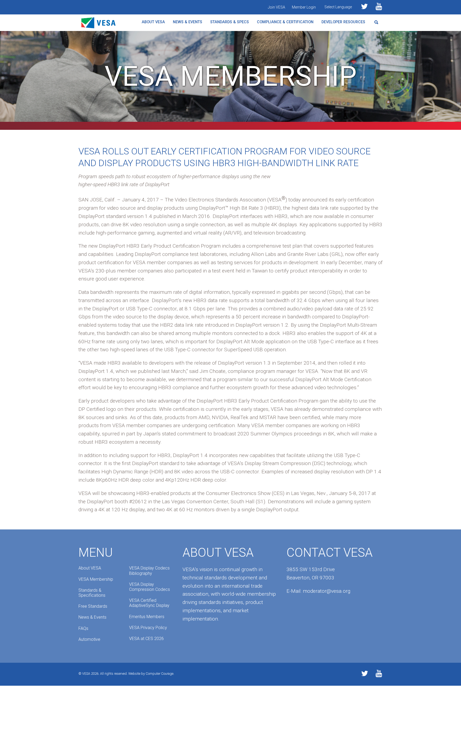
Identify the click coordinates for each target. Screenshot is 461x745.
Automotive (89, 639)
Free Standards (92, 606)
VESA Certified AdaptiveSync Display (149, 603)
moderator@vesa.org (326, 591)
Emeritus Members (146, 616)
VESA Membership (95, 579)
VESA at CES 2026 (146, 638)
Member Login (304, 7)
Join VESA (276, 7)
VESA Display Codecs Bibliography (149, 570)
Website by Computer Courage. (151, 674)
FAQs (83, 628)
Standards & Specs (229, 22)
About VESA (153, 22)
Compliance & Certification (285, 22)
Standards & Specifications (91, 593)
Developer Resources (343, 22)
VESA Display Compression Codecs (149, 587)
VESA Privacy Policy (148, 627)
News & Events (187, 22)
